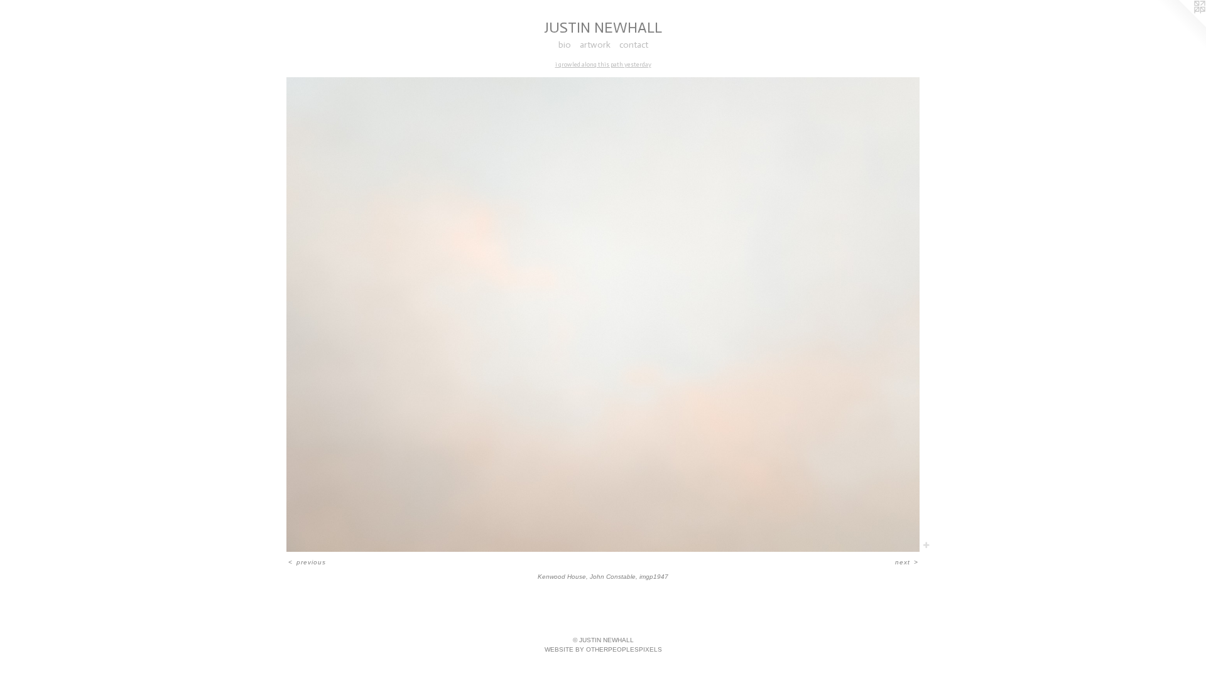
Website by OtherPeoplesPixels (603, 649)
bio (564, 45)
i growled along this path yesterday (603, 64)
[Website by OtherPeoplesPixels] (1181, 25)
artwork (595, 45)
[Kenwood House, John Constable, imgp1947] (603, 314)
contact (633, 45)
